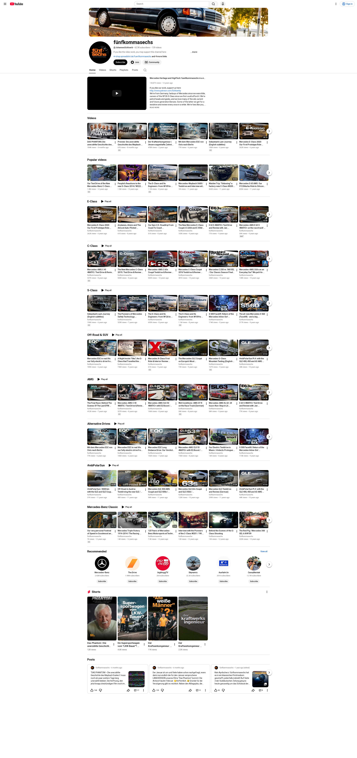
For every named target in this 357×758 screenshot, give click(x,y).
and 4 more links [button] (159, 56)
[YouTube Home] (16, 4)
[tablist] (178, 70)
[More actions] (115, 142)
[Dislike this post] (100, 690)
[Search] (213, 4)
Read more (154, 108)
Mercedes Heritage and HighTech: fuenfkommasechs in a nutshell (178, 78)
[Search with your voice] (223, 4)
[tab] (92, 70)
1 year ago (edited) (242, 668)
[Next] (269, 131)
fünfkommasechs (94, 231)
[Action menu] (143, 690)
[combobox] (172, 4)
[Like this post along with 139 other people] (154, 690)
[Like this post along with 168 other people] (92, 690)
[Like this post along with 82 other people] (216, 690)
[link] (118, 679)
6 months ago (116, 668)
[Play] (117, 93)
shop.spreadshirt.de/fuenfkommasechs (133, 56)
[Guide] (5, 4)
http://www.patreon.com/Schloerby (165, 91)
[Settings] (336, 4)
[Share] (128, 690)
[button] (154, 107)
